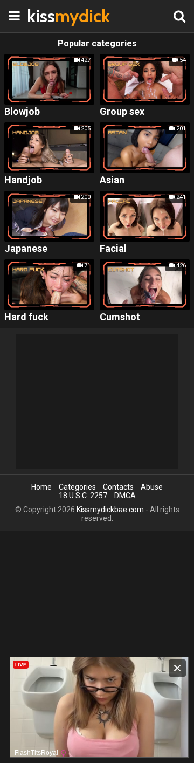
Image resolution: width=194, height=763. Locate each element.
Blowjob (22, 112)
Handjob (23, 180)
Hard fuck (26, 317)
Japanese (25, 249)
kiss (54, 15)
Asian (112, 180)
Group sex (122, 112)
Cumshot (120, 317)
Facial (113, 249)
